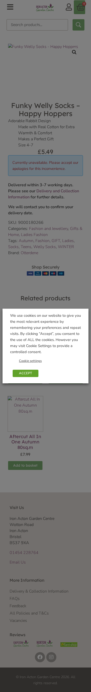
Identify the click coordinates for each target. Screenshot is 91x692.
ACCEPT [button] (25, 373)
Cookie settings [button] (30, 361)
